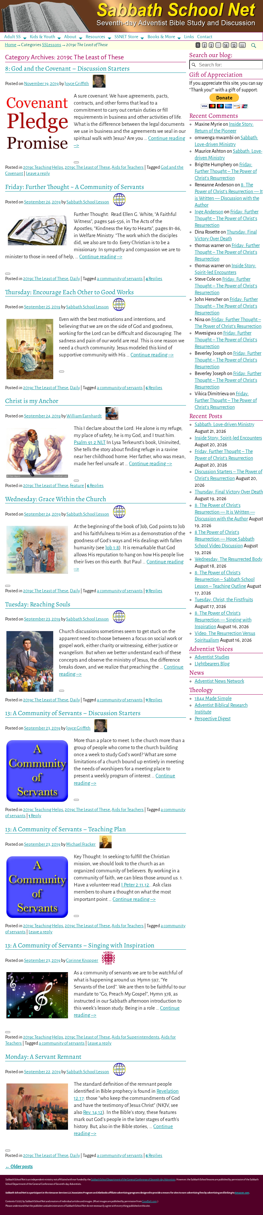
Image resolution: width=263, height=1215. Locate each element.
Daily (75, 278)
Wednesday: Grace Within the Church (55, 498)
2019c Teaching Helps (43, 167)
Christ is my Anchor (31, 400)
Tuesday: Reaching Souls (37, 604)
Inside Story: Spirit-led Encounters (228, 438)
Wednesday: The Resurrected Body (228, 559)
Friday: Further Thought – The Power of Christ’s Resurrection (226, 171)
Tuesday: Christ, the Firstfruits (224, 599)
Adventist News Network (219, 681)
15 (234, 45)
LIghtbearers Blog (212, 663)
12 (147, 884)
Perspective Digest (213, 718)
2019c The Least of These (87, 167)
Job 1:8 (112, 547)
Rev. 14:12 (93, 1112)
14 (225, 45)
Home (10, 44)
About (70, 36)
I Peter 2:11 (132, 884)
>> (242, 45)
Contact (204, 36)
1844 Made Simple (213, 698)
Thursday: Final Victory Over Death (229, 491)
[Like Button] (76, 162)
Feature (77, 485)
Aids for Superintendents (135, 1037)
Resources (95, 36)
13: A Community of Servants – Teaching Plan (65, 829)
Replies (154, 278)
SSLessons (51, 44)
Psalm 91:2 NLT (90, 442)
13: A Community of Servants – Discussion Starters (72, 712)
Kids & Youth (42, 36)
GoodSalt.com (149, 1201)
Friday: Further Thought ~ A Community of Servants (74, 186)
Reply (35, 815)
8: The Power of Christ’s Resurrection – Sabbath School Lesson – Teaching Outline (225, 579)
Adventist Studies (212, 657)
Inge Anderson (209, 211)
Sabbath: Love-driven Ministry (224, 424)
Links (191, 36)
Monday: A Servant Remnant (43, 1056)
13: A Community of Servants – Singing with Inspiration (79, 945)
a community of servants (120, 278)
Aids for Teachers (128, 167)
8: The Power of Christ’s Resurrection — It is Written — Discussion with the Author (225, 512)
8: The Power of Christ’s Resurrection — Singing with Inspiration (223, 620)
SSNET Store (126, 36)
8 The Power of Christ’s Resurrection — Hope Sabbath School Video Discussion (224, 539)
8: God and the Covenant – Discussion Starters (67, 68)
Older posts (19, 1166)
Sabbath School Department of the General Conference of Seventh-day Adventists (133, 1179)
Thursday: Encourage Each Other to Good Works (69, 291)
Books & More (161, 36)
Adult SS (12, 36)
